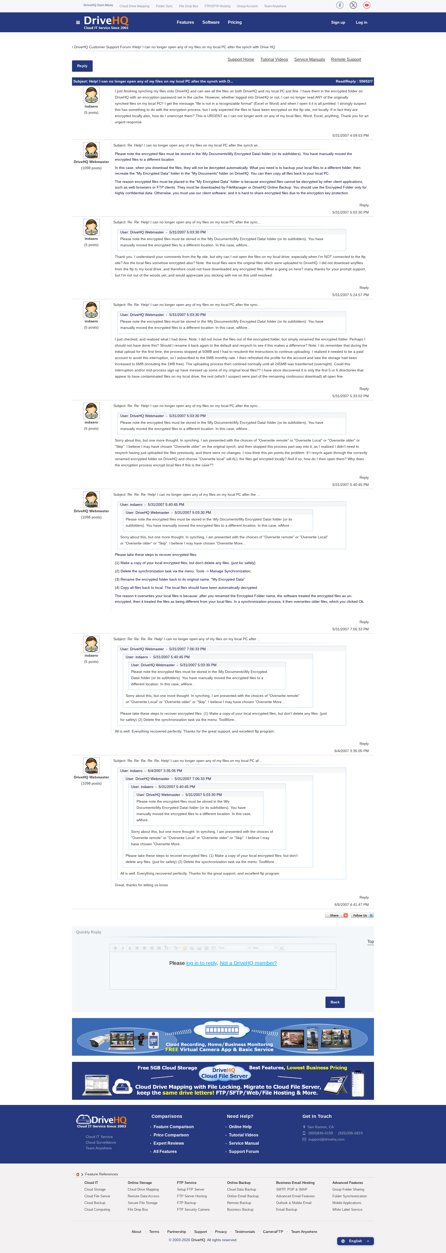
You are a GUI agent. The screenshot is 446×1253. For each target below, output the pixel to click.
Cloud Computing (97, 1209)
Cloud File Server (97, 1196)
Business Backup (240, 1209)
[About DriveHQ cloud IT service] (102, 1123)
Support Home (241, 59)
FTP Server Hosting (192, 1196)
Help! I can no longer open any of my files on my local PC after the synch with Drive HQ (204, 47)
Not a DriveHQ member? (248, 963)
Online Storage (140, 1183)
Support (200, 1232)
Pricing (235, 22)
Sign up (338, 22)
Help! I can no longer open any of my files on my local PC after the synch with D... (161, 81)
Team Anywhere (275, 6)
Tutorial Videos (274, 59)
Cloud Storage (95, 1189)
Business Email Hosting (295, 1183)
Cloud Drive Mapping (134, 6)
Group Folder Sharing (348, 1189)
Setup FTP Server (190, 1189)
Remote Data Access (144, 1196)
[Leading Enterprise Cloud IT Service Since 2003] (223, 1080)
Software (211, 22)
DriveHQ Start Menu (98, 5)
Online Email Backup (243, 1196)
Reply (82, 66)
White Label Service (347, 1209)
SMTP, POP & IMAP (291, 1189)
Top (370, 941)
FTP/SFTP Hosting (217, 6)
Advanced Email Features (295, 1196)
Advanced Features (347, 1183)
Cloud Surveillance (101, 1142)
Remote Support (346, 59)
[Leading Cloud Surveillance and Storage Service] (223, 1036)
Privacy (221, 1232)
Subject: (81, 81)
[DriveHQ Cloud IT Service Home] (103, 22)
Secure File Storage (142, 1203)
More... (244, 245)
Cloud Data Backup (241, 1189)
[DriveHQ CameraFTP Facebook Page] (340, 5)
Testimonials (245, 1232)
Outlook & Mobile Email (294, 1203)
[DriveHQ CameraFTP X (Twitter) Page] (353, 5)
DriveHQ (198, 1240)
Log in (361, 22)
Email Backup (286, 1209)
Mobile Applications (346, 1203)
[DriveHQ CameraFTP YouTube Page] (367, 5)
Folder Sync (164, 6)
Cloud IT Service (99, 1137)
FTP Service (186, 1183)
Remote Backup (239, 1203)
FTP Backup (186, 1203)
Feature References (101, 1174)
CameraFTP (273, 1232)
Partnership (176, 1232)
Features (185, 22)
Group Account (247, 6)
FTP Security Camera (193, 1209)
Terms (154, 1232)
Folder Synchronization (349, 1196)
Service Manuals (309, 59)
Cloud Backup (94, 1203)
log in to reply (201, 963)
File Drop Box (188, 6)
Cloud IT (91, 1183)
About (136, 1232)
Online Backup (239, 1183)
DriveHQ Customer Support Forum (103, 47)
